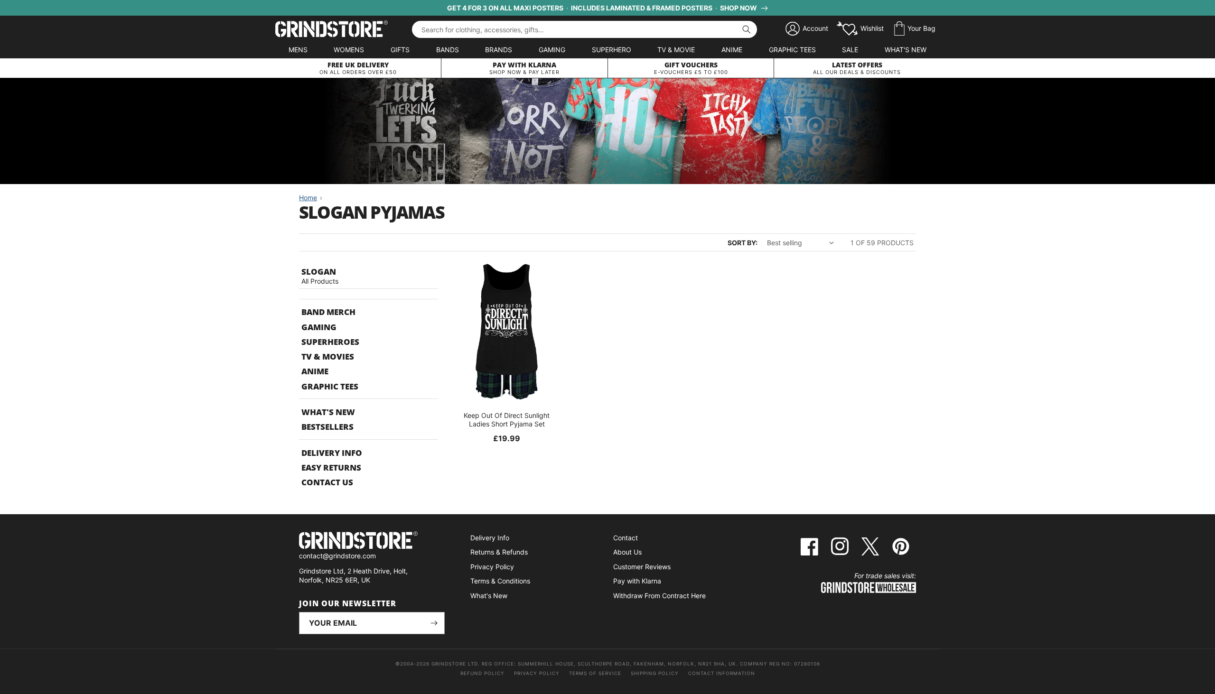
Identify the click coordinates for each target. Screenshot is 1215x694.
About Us (627, 552)
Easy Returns (331, 467)
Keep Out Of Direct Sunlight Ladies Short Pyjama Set (507, 419)
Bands (447, 50)
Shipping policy (655, 673)
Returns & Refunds (499, 552)
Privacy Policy (492, 567)
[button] (915, 29)
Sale (850, 50)
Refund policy (482, 673)
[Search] (746, 29)
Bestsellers (327, 426)
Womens (349, 50)
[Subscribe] (433, 623)
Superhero (611, 50)
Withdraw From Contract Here (659, 596)
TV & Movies (327, 356)
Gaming (552, 50)
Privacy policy (537, 673)
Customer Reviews (642, 567)
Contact (625, 538)
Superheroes (330, 341)
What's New (905, 50)
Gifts (400, 50)
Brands (498, 50)
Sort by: (742, 243)
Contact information (721, 673)
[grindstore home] (372, 541)
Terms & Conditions (500, 581)
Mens (298, 50)
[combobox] (584, 29)
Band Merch (328, 311)
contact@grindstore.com (337, 556)
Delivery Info (331, 452)
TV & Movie (676, 50)
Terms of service (595, 673)
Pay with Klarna (637, 581)
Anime (731, 50)
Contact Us (327, 482)
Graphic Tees (792, 50)
